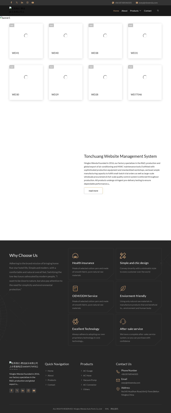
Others (86, 389)
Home (116, 10)
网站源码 (114, 409)
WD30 (15, 94)
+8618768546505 (123, 2)
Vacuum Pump (90, 380)
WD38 (94, 52)
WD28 (94, 94)
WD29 (55, 94)
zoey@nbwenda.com (148, 2)
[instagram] (27, 3)
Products (134, 10)
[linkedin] (22, 3)
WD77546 (136, 94)
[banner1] (85, 18)
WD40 (55, 52)
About (124, 10)
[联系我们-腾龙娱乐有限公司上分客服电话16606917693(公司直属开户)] (18, 10)
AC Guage (88, 370)
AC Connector (89, 384)
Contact (147, 10)
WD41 (15, 52)
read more (93, 190)
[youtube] (33, 3)
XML (107, 409)
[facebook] (11, 3)
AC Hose (87, 375)
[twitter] (17, 3)
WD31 (134, 52)
